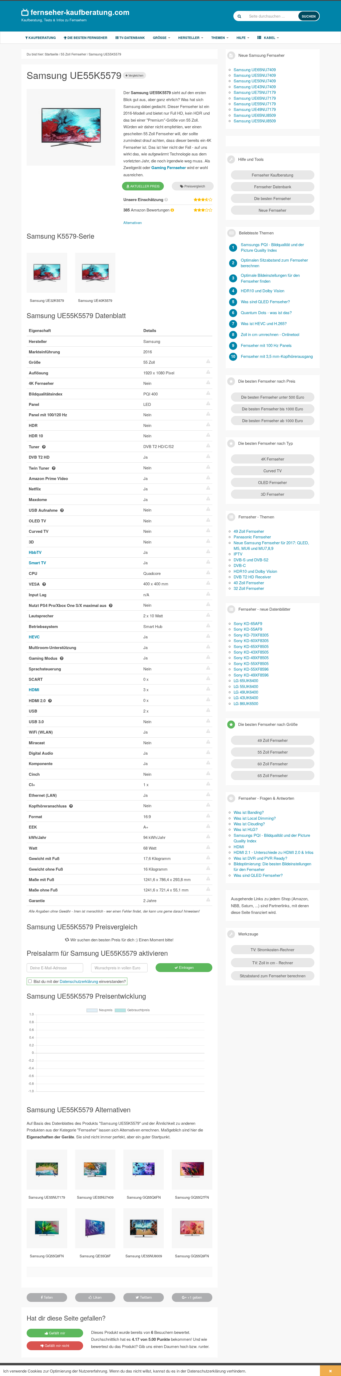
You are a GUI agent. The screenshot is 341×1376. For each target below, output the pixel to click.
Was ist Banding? (249, 812)
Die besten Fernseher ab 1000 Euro (272, 420)
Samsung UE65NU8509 (255, 115)
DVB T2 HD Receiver (252, 576)
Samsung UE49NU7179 (255, 109)
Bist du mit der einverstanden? (80, 981)
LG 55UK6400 (246, 686)
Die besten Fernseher (87, 37)
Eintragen (186, 967)
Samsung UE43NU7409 (255, 86)
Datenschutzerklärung (79, 981)
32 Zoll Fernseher (249, 588)
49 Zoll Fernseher (249, 531)
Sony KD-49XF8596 (251, 675)
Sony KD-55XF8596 (251, 669)
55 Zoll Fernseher (273, 752)
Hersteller (189, 37)
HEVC (34, 637)
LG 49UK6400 (246, 692)
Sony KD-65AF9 (248, 623)
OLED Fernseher (272, 482)
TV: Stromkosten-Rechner (272, 949)
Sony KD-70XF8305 (251, 635)
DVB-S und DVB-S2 (251, 559)
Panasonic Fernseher (252, 536)
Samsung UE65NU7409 (255, 69)
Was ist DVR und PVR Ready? (260, 858)
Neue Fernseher (272, 210)
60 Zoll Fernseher (273, 763)
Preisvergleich (194, 186)
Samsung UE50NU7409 (255, 80)
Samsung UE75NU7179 (255, 92)
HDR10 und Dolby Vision (255, 571)
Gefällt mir (56, 1332)
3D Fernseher (272, 494)
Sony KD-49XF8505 (251, 657)
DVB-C (240, 565)
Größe (160, 37)
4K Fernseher (272, 459)
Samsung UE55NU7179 (255, 103)
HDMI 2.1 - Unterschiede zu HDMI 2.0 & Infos (274, 852)
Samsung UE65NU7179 (255, 98)
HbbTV (35, 552)
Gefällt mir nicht (56, 1345)
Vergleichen (135, 75)
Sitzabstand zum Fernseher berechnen (273, 975)
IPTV (238, 554)
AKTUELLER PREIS (144, 186)
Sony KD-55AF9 (248, 629)
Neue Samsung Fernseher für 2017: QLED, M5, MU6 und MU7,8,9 (271, 545)
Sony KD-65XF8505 (251, 646)
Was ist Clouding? (249, 823)
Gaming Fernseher (168, 167)
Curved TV (272, 470)
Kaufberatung (42, 37)
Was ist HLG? (246, 829)
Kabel (269, 37)
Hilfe (241, 37)
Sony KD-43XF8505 (251, 652)
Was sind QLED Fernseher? (258, 875)
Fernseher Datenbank (272, 186)
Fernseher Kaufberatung (272, 175)
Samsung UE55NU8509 (255, 120)
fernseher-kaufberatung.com (79, 12)
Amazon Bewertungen (146, 210)
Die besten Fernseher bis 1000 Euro (272, 408)
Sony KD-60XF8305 (251, 640)
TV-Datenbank (132, 37)
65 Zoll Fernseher (273, 775)
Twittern (145, 1297)
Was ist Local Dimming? (255, 818)
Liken (97, 1297)
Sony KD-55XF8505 (251, 663)
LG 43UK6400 (246, 697)
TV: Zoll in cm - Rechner (272, 962)
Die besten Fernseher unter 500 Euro (272, 397)
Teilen (48, 1297)
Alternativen (132, 222)
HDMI (34, 690)
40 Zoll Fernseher (249, 582)
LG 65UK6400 (246, 680)
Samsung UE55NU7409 (255, 75)
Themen (218, 37)
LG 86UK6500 (246, 703)
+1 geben (194, 1297)
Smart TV (37, 563)
